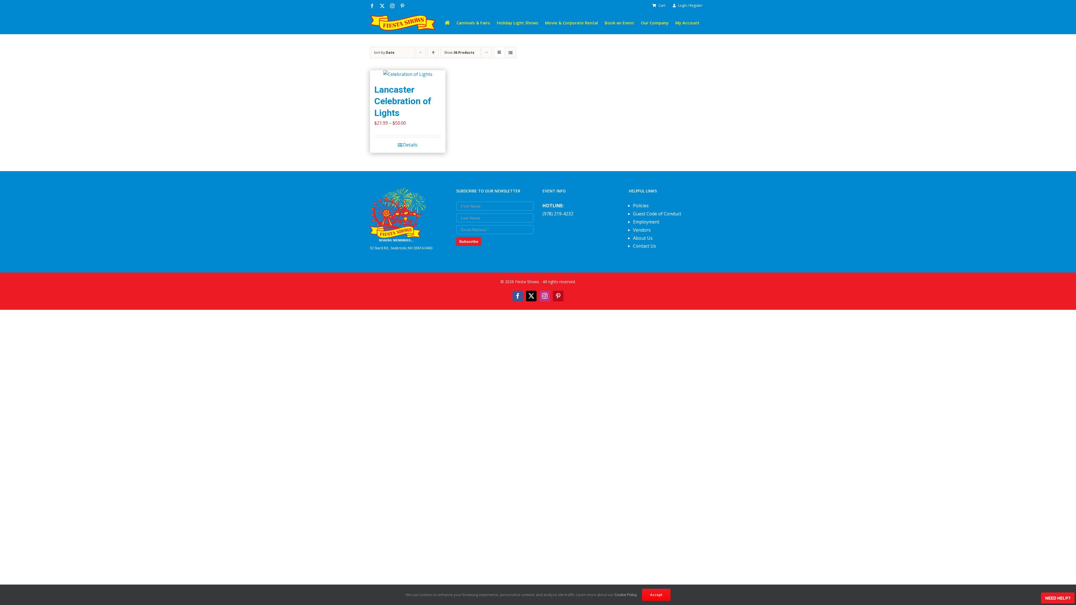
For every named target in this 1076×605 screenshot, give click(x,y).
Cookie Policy (625, 594)
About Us (643, 238)
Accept (656, 594)
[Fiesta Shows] (398, 192)
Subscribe (468, 241)
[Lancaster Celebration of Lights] (407, 74)
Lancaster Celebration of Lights (402, 101)
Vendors (642, 230)
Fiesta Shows (527, 281)
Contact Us (644, 246)
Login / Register (690, 5)
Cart (661, 5)
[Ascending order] (433, 52)
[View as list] (510, 52)
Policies (641, 206)
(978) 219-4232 (557, 214)
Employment (646, 222)
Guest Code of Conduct (657, 214)
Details (410, 145)
